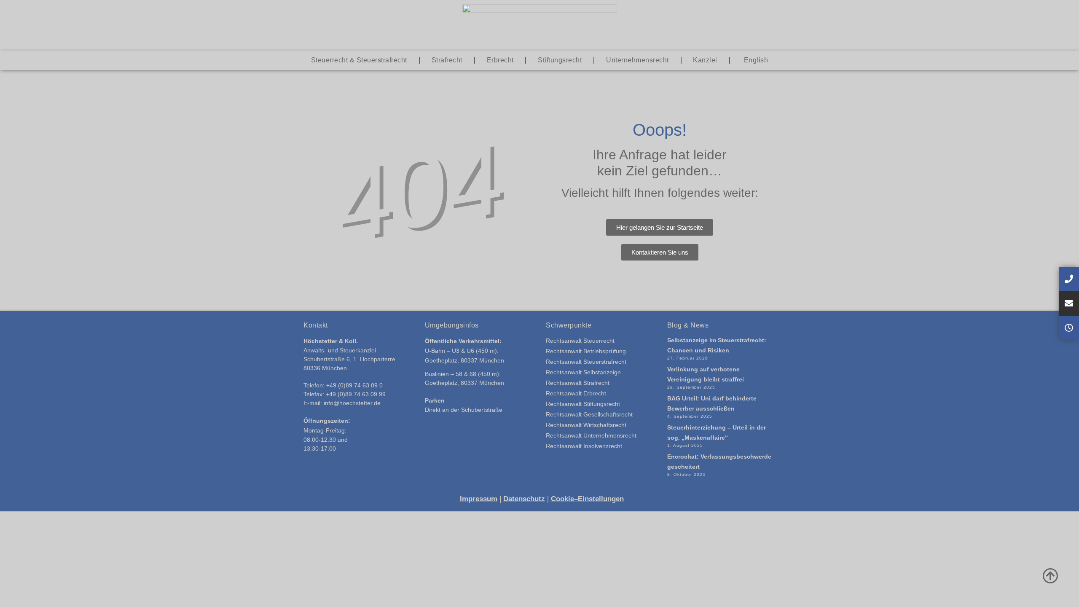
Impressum (478, 499)
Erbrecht (500, 60)
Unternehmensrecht (637, 60)
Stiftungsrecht (560, 60)
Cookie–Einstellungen (587, 499)
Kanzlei (705, 60)
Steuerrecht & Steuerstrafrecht (359, 60)
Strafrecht (447, 60)
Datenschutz (524, 499)
